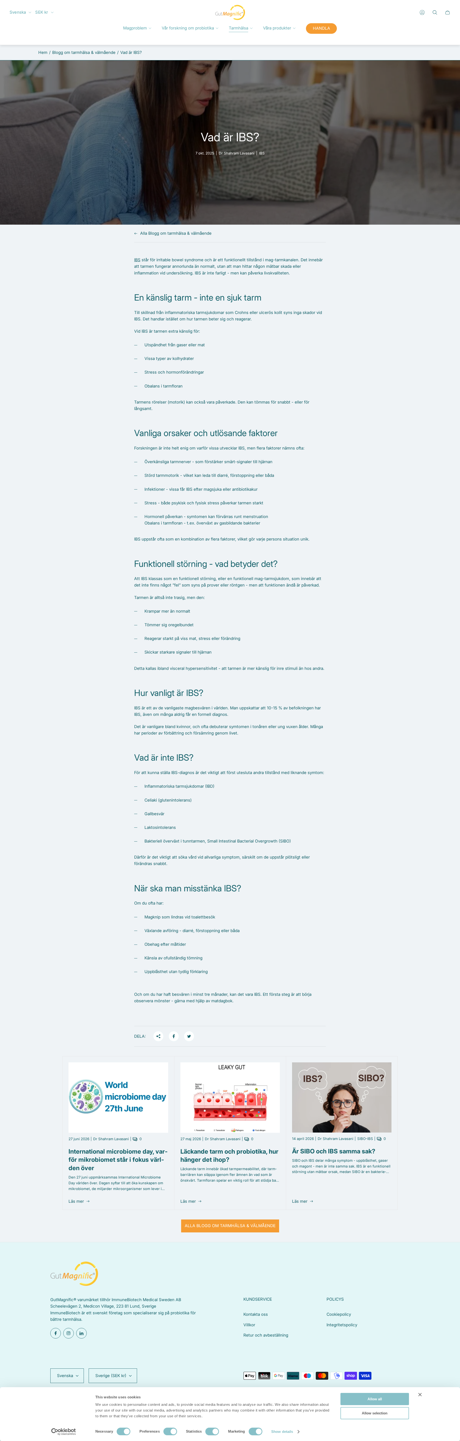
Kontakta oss (255, 1314)
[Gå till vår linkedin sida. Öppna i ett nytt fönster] (81, 1333)
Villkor (249, 1324)
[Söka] (435, 12)
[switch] (170, 1431)
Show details (282, 1432)
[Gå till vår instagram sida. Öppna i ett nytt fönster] (68, 1333)
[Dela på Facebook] (173, 1036)
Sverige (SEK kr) (110, 1375)
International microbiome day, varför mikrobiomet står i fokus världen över (118, 1160)
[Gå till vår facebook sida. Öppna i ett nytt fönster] (55, 1333)
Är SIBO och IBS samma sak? (333, 1151)
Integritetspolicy (342, 1324)
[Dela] (158, 1036)
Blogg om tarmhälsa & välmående (83, 52)
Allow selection (374, 1413)
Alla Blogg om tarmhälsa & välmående (176, 233)
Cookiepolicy (339, 1314)
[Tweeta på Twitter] (189, 1036)
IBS (137, 259)
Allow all (375, 1399)
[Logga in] (422, 12)
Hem (42, 52)
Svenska (18, 12)
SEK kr (41, 12)
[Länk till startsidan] (74, 1274)
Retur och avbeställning (265, 1335)
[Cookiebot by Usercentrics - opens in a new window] (64, 1431)
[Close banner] (420, 1394)
